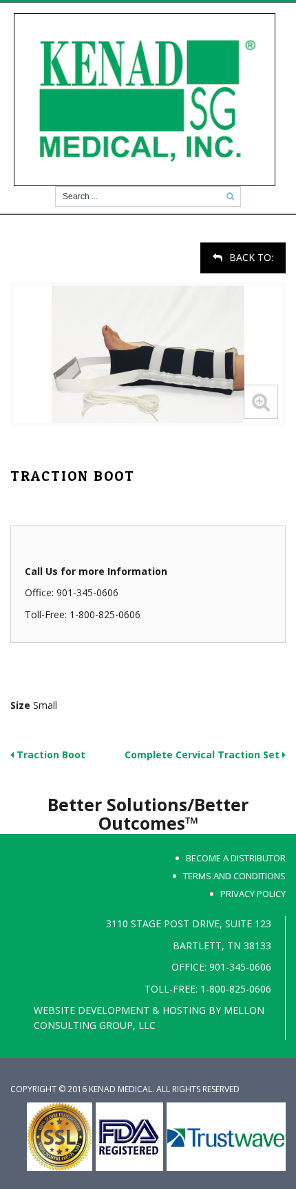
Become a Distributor (236, 858)
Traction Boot (49, 754)
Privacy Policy (253, 893)
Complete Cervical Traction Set (203, 754)
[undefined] (148, 354)
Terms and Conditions (234, 876)
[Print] (12, 249)
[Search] (230, 196)
